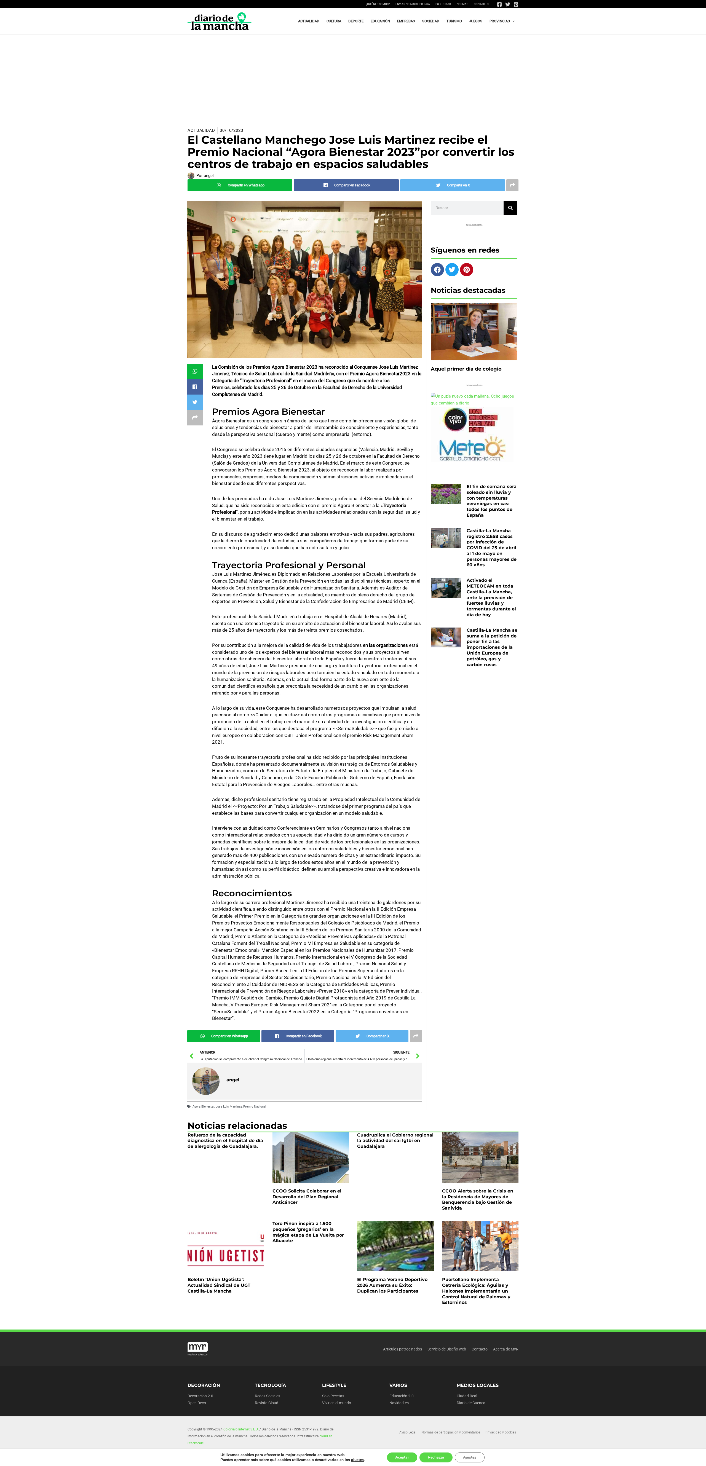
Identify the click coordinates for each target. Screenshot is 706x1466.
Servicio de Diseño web (446, 1349)
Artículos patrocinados (402, 1349)
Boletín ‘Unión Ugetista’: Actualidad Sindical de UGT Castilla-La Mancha (219, 1285)
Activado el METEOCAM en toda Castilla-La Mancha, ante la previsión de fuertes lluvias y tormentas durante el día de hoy (491, 597)
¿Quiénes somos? (378, 4)
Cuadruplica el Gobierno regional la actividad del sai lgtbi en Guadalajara (395, 1140)
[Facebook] (499, 4)
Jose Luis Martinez (229, 1106)
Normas (462, 4)
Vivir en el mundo (336, 1403)
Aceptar (402, 1457)
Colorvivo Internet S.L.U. (241, 1429)
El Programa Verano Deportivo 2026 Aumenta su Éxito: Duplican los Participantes (392, 1285)
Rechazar (436, 1457)
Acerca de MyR (505, 1349)
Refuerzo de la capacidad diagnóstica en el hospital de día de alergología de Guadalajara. (225, 1140)
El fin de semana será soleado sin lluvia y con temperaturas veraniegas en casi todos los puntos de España (492, 501)
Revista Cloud (266, 1403)
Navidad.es (399, 1403)
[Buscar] (510, 208)
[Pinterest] (516, 4)
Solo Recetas (333, 1396)
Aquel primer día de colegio (466, 369)
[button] (512, 21)
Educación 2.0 (401, 1396)
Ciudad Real (467, 1396)
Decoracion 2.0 (200, 1396)
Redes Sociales (267, 1396)
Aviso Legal (407, 1432)
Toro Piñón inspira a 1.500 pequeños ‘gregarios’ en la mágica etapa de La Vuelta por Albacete (308, 1232)
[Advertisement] (353, 75)
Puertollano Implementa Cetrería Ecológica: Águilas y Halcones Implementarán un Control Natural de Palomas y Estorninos (476, 1291)
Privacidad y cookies (500, 1432)
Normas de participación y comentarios (450, 1432)
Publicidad (443, 4)
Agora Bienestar (203, 1106)
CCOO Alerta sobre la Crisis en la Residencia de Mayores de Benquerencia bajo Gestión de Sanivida (477, 1199)
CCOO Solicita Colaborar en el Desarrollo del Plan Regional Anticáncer (306, 1196)
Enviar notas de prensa (412, 4)
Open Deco (197, 1403)
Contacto (481, 4)
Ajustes (469, 1457)
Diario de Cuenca (471, 1403)
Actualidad (201, 130)
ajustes (357, 1459)
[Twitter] (507, 4)
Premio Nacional (254, 1106)
